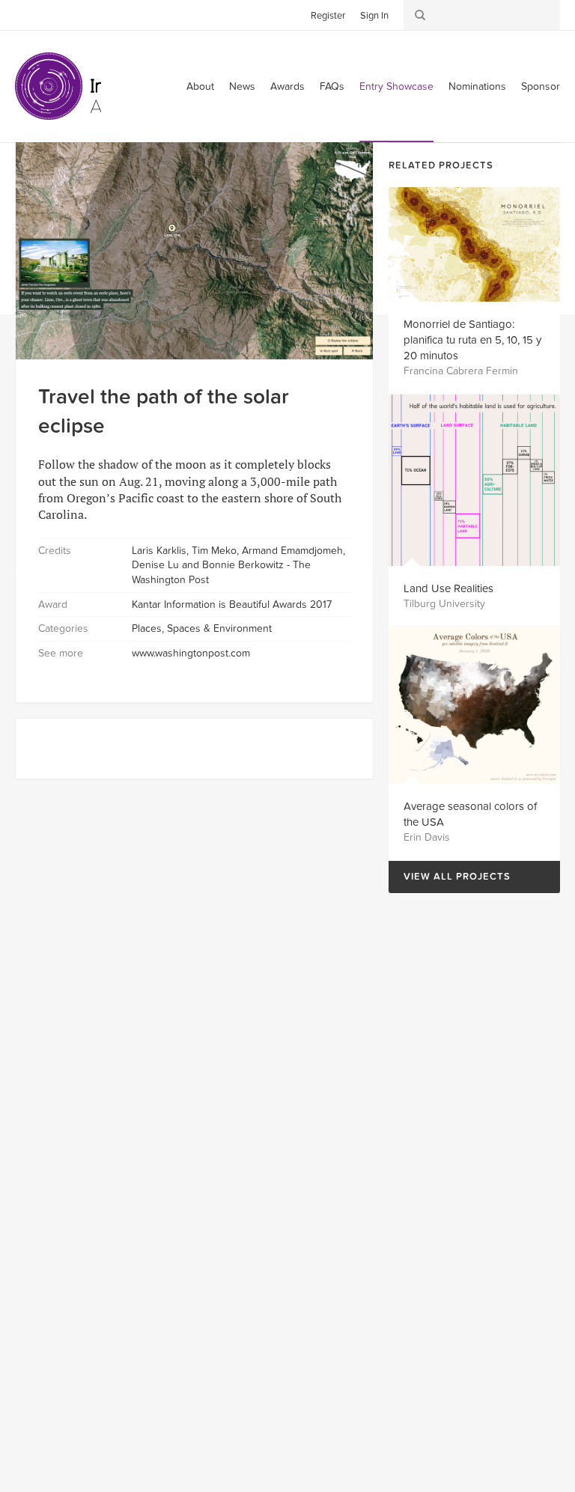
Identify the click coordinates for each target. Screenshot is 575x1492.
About (200, 86)
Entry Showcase (396, 86)
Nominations (477, 86)
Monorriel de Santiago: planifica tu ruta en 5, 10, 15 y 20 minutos (472, 339)
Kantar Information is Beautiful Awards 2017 (232, 604)
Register (328, 16)
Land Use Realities (448, 588)
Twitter (26, 14)
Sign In (374, 16)
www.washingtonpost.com (191, 653)
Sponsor (540, 86)
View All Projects (450, 877)
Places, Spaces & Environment (202, 628)
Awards (287, 86)
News (242, 86)
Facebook (49, 14)
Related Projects (441, 165)
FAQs (332, 86)
